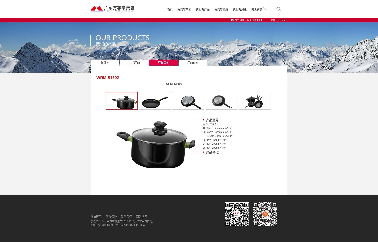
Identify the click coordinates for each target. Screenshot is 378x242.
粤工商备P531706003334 (130, 225)
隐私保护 (111, 216)
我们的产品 (203, 9)
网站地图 (141, 216)
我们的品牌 (221, 9)
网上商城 (256, 9)
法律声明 (96, 216)
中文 (273, 20)
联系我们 (126, 216)
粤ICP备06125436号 (102, 225)
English (283, 20)
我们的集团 (184, 9)
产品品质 (192, 62)
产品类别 (163, 62)
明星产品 (134, 62)
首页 (170, 9)
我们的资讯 (240, 9)
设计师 (105, 62)
